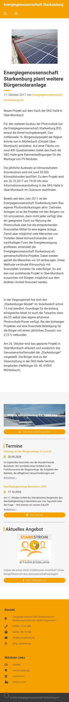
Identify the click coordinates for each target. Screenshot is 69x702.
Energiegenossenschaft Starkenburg (33, 4)
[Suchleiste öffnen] (5, 13)
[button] (6, 695)
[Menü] (16, 13)
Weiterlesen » (10, 478)
